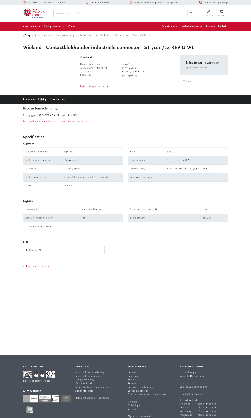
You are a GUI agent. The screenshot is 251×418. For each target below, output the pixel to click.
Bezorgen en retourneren (141, 387)
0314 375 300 (186, 383)
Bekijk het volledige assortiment (93, 398)
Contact (222, 26)
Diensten (133, 402)
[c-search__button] (191, 13)
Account (132, 383)
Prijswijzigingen (170, 26)
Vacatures (133, 409)
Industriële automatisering (90, 372)
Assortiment (30, 26)
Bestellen (133, 376)
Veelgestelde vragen (192, 26)
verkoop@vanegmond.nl (193, 387)
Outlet (72, 26)
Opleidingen (134, 405)
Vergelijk (188, 81)
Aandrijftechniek (84, 391)
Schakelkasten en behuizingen (92, 387)
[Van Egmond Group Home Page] (34, 13)
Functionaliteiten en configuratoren (147, 394)
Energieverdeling (84, 380)
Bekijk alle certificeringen (37, 381)
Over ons (210, 26)
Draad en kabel (83, 383)
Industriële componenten (89, 376)
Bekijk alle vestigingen (192, 394)
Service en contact (138, 391)
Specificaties (57, 99)
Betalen (132, 380)
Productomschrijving (35, 99)
